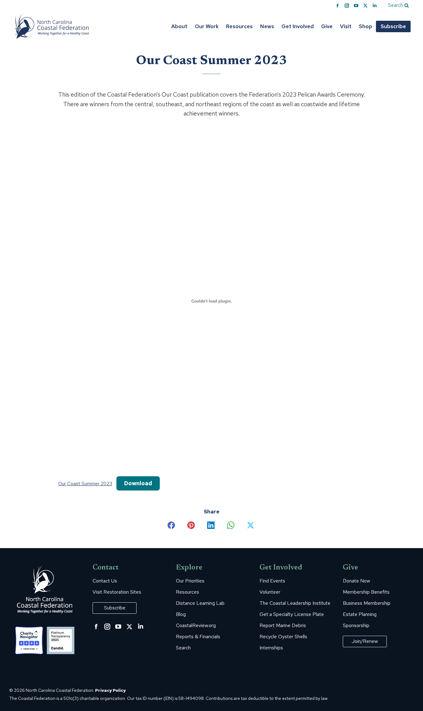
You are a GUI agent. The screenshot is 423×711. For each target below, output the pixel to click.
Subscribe (114, 607)
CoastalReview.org (196, 625)
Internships (271, 648)
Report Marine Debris (282, 625)
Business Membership (366, 603)
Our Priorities (190, 581)
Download (138, 483)
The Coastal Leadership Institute (294, 603)
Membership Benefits (366, 592)
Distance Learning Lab (200, 603)
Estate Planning (360, 614)
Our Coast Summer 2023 (85, 484)
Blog (181, 614)
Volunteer (269, 592)
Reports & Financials (198, 637)
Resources (187, 592)
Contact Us (105, 581)
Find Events (272, 581)
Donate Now (356, 581)
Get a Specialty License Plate (291, 614)
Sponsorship (356, 625)
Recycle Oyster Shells (283, 637)
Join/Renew (365, 641)
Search (183, 648)
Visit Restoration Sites (117, 592)
